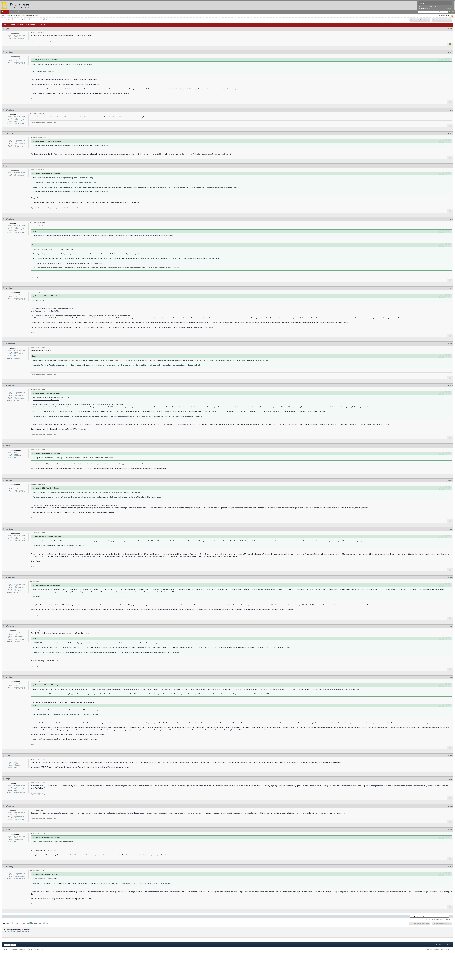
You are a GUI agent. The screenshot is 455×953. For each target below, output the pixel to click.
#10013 (450, 577)
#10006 (450, 219)
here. (145, 117)
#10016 (450, 756)
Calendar (21, 12)
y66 (7, 29)
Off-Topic (22, 15)
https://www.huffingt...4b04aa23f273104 (44, 661)
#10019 (450, 830)
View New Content (444, 15)
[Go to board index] (16, 5)
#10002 (450, 52)
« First (16, 19)
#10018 (450, 806)
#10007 (450, 288)
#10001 (450, 29)
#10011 (450, 480)
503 (39, 19)
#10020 (450, 866)
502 (35, 19)
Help (449, 8)
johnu (8, 830)
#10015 (450, 677)
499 (23, 19)
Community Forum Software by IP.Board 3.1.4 (439, 949)
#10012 (450, 529)
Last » (48, 19)
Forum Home (14, 949)
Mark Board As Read (37, 949)
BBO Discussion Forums (9, 15)
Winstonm (10, 110)
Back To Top (6, 949)
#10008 (450, 344)
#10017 (450, 779)
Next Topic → (448, 919)
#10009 (450, 385)
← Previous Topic (427, 919)
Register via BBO (426, 8)
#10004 (450, 133)
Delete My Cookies (24, 949)
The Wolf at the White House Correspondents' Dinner (53, 64)
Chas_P (9, 133)
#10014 (450, 626)
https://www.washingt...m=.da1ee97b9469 (45, 311)
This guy (34, 117)
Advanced (452, 12)
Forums (5, 12)
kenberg (9, 52)
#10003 (450, 110)
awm (8, 779)
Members (13, 12)
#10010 (450, 446)
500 (27, 19)
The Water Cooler (33, 15)
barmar (9, 446)
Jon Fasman (76, 64)
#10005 (450, 166)
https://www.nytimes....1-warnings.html (44, 850)
